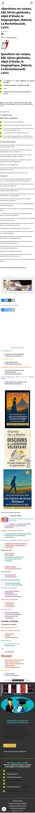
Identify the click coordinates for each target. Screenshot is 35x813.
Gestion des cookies (17, 811)
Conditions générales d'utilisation (17, 803)
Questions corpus (12, 37)
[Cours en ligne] (17, 705)
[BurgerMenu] (31, 2)
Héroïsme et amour (10, 372)
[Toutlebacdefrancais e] (17, 690)
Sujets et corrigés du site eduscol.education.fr (13, 267)
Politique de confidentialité (17, 808)
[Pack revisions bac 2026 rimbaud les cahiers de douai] (17, 489)
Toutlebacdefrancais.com (14, 777)
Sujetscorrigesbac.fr (12, 774)
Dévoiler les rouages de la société (14, 354)
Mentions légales (17, 801)
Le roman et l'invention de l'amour (14, 370)
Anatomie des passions (11, 362)
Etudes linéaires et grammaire (13, 356)
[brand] (3, 2)
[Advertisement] (17, 325)
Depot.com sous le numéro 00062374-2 (15, 751)
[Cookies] (4, 809)
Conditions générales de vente (17, 806)
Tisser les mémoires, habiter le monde (16, 382)
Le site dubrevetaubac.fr (14, 787)
